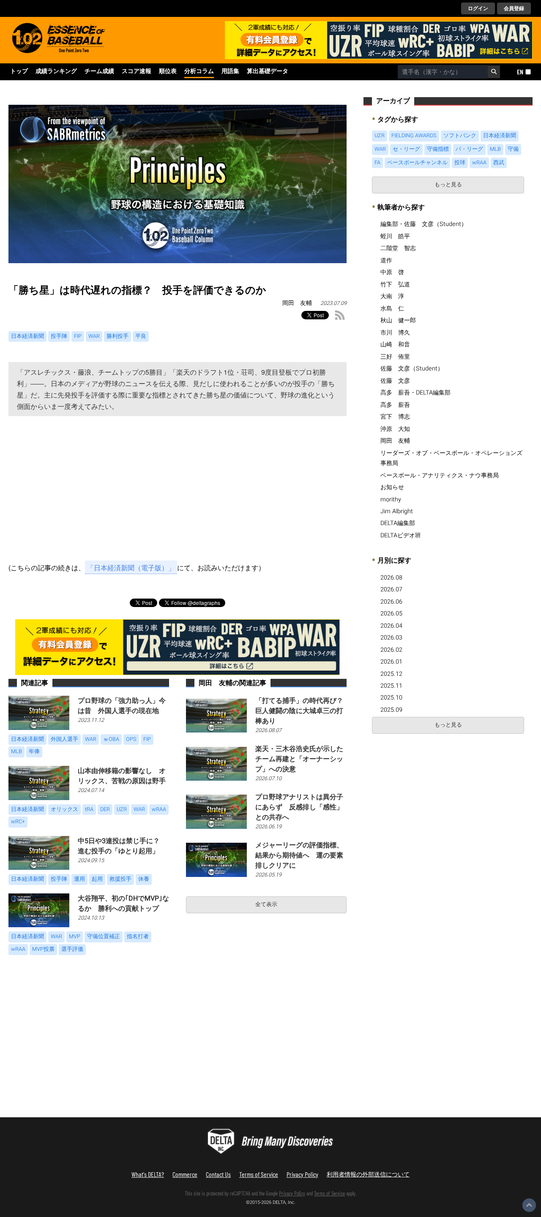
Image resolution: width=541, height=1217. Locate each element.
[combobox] (443, 72)
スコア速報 (136, 71)
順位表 (168, 71)
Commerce (184, 1174)
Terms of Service (258, 1174)
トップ (19, 71)
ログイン (478, 8)
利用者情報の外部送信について (368, 1174)
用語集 (230, 71)
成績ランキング (56, 71)
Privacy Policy (302, 1174)
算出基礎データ (267, 71)
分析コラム (199, 71)
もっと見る (448, 184)
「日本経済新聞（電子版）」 (131, 567)
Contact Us (218, 1174)
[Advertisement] (177, 491)
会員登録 (514, 8)
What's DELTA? (147, 1174)
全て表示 (266, 904)
